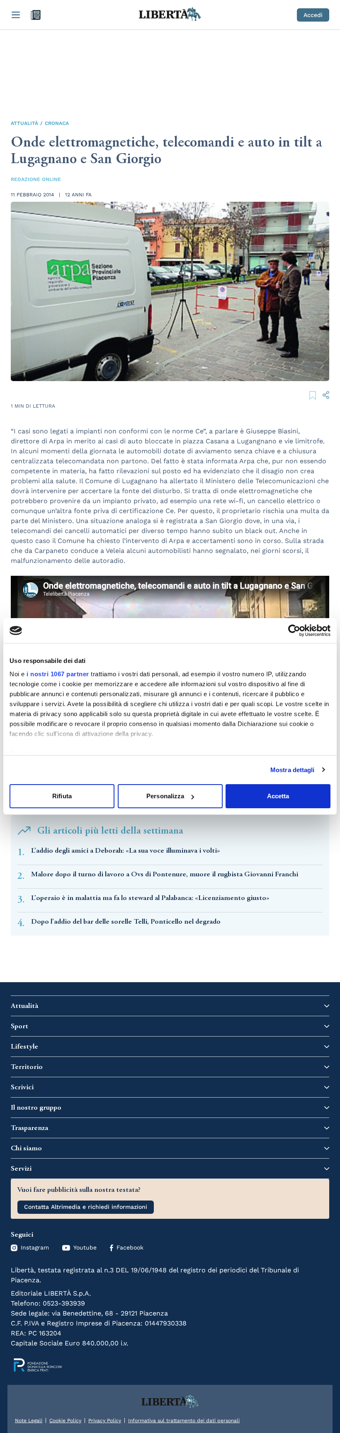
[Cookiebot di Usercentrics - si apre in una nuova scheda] (294, 630)
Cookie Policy (65, 1420)
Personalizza (165, 796)
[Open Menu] (16, 15)
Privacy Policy (104, 1420)
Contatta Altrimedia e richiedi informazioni (85, 1206)
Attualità (24, 123)
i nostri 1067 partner (58, 673)
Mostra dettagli (292, 769)
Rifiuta (62, 796)
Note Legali (28, 1420)
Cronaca (57, 123)
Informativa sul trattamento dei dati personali (184, 1420)
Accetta (278, 796)
